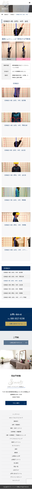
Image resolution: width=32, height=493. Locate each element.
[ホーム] (2, 14)
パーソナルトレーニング (16, 438)
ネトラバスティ (16, 445)
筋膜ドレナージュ (16, 442)
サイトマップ (16, 480)
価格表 (16, 452)
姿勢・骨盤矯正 (16, 424)
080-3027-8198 (17, 318)
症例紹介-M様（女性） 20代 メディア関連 (15, 297)
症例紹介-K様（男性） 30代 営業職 (13, 293)
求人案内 (16, 463)
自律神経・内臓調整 (16, 431)
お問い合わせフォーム (16, 324)
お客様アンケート (16, 459)
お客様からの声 (16, 456)
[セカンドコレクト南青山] (6, 2)
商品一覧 (16, 466)
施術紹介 (16, 421)
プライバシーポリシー (16, 477)
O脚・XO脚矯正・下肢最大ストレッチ (16, 435)
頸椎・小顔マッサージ (16, 428)
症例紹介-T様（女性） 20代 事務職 (13, 289)
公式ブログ (16, 470)
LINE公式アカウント (16, 343)
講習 (16, 449)
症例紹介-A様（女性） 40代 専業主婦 (14, 276)
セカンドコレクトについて (16, 417)
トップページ (16, 414)
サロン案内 (16, 403)
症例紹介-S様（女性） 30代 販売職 (13, 272)
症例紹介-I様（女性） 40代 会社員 (13, 280)
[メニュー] (29, 2)
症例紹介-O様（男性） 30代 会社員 (13, 285)
